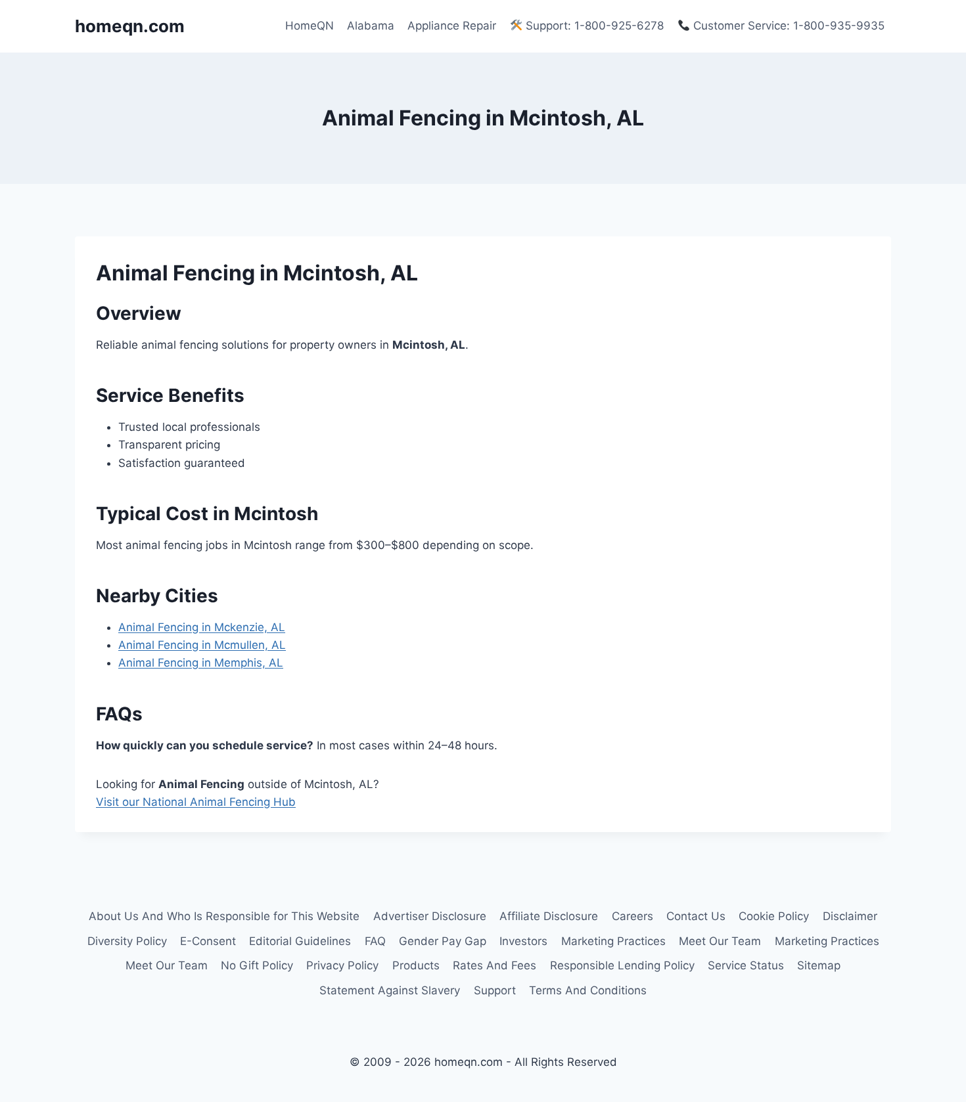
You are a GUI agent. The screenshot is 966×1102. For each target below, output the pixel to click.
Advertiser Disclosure (429, 916)
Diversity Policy (127, 941)
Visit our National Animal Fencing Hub (196, 801)
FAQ (375, 941)
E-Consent (208, 941)
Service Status (746, 965)
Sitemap (818, 965)
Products (416, 965)
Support (495, 990)
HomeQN (309, 25)
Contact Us (695, 916)
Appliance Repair (451, 25)
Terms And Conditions (588, 990)
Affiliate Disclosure (548, 916)
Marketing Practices (613, 941)
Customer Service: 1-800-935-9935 (787, 25)
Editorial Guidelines (300, 941)
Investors (523, 941)
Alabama (370, 25)
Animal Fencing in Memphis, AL (200, 662)
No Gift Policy (257, 965)
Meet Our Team (720, 941)
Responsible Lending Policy (622, 965)
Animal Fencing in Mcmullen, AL (202, 644)
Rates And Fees (494, 965)
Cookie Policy (774, 916)
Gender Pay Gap (442, 941)
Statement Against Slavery (389, 990)
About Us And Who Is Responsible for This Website (224, 916)
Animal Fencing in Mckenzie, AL (201, 627)
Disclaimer (850, 916)
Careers (632, 916)
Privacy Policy (342, 965)
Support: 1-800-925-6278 (593, 25)
